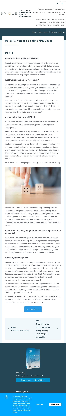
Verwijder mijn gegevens (43, 25)
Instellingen (39, 404)
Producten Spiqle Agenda (57, 22)
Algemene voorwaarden (45, 9)
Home (34, 32)
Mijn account (43, 22)
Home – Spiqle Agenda (43, 19)
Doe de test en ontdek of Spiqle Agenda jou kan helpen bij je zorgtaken (47, 13)
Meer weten (61, 19)
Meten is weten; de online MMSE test (33, 380)
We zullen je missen (59, 25)
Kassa (54, 19)
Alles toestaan (55, 404)
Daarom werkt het (59, 9)
